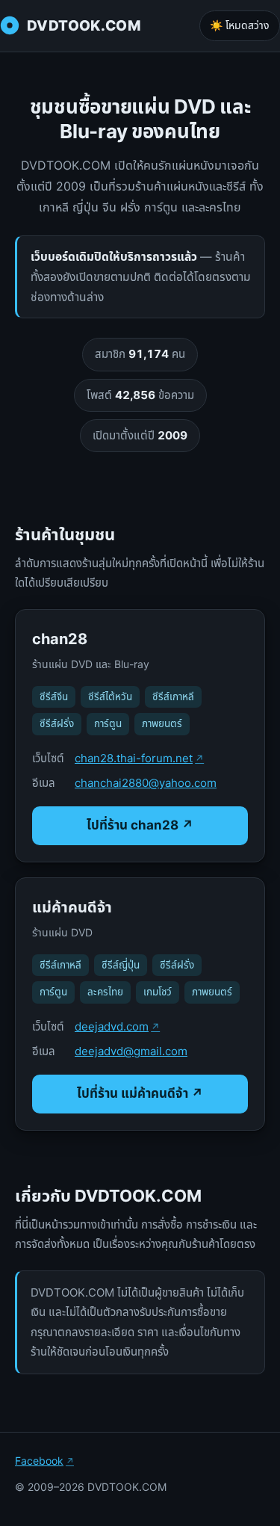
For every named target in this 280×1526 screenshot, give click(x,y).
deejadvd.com (112, 1026)
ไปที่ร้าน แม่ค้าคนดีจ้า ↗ (140, 1093)
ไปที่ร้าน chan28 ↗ (140, 825)
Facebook (39, 1460)
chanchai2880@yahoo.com (146, 783)
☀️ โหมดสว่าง (240, 25)
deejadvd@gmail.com (131, 1051)
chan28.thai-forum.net (134, 758)
